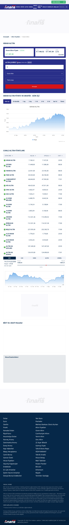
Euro (5, 421)
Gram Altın (40, 430)
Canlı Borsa (7, 455)
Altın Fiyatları (15, 37)
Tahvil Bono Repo (42, 448)
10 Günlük (16, 101)
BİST (9, 258)
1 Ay (24, 101)
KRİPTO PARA (40, 6)
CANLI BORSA (56, 2)
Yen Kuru (39, 418)
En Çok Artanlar (9, 470)
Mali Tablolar (41, 461)
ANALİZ (45, 7)
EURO (34, 258)
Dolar (5, 418)
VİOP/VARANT (41, 451)
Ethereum (39, 470)
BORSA (18, 7)
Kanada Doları (8, 430)
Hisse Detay (40, 458)
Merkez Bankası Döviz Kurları (47, 424)
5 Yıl (48, 101)
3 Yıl (42, 101)
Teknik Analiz (41, 455)
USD (22, 258)
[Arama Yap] (66, 6)
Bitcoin (38, 467)
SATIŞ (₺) (46, 155)
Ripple (38, 473)
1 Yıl (36, 101)
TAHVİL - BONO (35, 7)
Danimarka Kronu (10, 442)
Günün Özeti (8, 458)
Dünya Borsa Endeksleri (12, 476)
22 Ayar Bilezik (41, 442)
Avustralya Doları (10, 436)
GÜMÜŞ (31, 7)
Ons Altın (39, 439)
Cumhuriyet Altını (42, 433)
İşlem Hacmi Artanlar (11, 473)
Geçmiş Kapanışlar (10, 464)
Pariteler (39, 421)
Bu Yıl (55, 101)
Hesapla (34, 86)
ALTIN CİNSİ (8, 155)
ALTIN (26, 7)
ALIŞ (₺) (32, 155)
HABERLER (50, 7)
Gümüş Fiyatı (41, 446)
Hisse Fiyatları (8, 461)
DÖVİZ (22, 7)
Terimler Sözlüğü (42, 476)
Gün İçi (7, 101)
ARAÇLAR (56, 7)
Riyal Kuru (7, 433)
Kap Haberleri (8, 448)
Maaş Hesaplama (10, 451)
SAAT (59, 155)
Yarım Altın (40, 436)
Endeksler (7, 467)
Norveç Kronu (8, 439)
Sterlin (5, 424)
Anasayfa (6, 37)
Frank (5, 427)
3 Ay (30, 101)
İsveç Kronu (7, 446)
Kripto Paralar (41, 464)
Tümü (62, 101)
